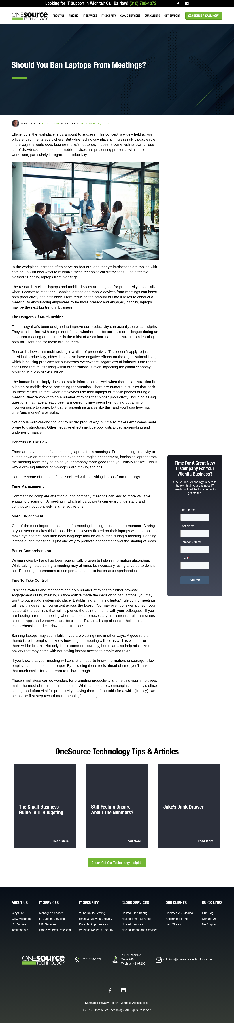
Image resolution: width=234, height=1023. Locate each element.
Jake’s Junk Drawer (183, 807)
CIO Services (47, 924)
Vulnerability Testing (92, 913)
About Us (59, 15)
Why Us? (18, 913)
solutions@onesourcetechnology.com (187, 959)
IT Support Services (52, 918)
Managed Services (51, 913)
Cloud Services (130, 15)
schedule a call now (203, 16)
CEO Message (21, 918)
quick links (212, 902)
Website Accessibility (134, 1002)
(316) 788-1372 (143, 4)
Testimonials (20, 929)
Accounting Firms (177, 918)
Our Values (19, 924)
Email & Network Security (95, 918)
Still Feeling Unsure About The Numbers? (112, 809)
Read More (61, 841)
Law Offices (173, 924)
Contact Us (209, 918)
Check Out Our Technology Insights (117, 862)
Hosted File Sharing (135, 913)
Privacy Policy (108, 1002)
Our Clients (152, 15)
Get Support (172, 15)
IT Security (108, 15)
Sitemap (90, 1002)
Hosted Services (132, 924)
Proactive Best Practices (55, 929)
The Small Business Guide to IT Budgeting (41, 809)
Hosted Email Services (136, 918)
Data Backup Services (93, 924)
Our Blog (208, 913)
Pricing (73, 15)
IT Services (90, 15)
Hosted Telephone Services (139, 929)
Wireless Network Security (96, 929)
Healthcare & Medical (180, 913)
